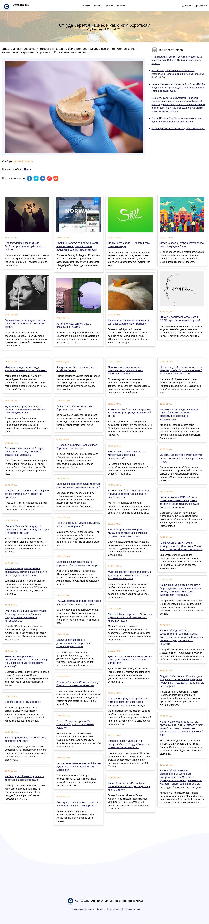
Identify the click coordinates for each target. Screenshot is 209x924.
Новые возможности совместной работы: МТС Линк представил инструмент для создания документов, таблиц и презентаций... (179, 87)
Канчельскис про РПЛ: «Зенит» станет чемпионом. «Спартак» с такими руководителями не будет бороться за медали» (179, 502)
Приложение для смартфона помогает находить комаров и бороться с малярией (125, 370)
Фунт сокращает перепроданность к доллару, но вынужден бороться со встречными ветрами (129, 575)
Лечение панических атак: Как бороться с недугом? (74, 408)
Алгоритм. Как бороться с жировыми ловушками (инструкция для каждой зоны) (129, 412)
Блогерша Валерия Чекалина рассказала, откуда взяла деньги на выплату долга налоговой (26, 571)
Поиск (188, 6)
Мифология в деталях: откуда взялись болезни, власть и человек (26, 369)
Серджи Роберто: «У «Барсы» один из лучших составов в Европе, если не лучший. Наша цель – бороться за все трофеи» (182, 681)
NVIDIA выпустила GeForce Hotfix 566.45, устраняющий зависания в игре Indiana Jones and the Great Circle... (178, 73)
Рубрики (109, 6)
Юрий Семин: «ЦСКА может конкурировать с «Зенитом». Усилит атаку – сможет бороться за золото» (181, 546)
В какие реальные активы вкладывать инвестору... (178, 128)
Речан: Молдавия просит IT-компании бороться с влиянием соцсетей (75, 724)
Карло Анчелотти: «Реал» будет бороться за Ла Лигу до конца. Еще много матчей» (129, 786)
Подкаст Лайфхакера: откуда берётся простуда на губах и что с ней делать (25, 246)
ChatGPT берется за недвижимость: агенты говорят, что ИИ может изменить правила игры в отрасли (77, 246)
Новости (86, 6)
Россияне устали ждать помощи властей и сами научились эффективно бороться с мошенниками (179, 414)
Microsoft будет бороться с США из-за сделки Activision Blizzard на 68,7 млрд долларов (130, 617)
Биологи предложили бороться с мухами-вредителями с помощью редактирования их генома (128, 533)
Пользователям (113, 909)
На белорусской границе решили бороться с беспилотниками (24, 778)
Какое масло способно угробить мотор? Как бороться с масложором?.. (127, 455)
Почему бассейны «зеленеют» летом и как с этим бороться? (78, 524)
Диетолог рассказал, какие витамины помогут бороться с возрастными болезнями (130, 659)
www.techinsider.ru (23, 161)
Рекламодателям (132, 909)
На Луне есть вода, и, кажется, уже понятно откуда (129, 245)
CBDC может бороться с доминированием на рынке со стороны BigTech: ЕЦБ (74, 643)
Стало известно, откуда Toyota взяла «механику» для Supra (182, 245)
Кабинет (202, 6)
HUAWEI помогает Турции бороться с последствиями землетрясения (78, 602)
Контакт (121, 6)
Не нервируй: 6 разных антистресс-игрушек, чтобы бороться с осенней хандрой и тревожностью (181, 370)
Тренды (98, 6)
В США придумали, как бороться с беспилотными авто (25, 739)
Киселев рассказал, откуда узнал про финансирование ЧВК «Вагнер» (130, 322)
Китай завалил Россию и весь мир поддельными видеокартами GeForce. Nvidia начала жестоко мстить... (177, 60)
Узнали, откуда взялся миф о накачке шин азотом (73, 325)
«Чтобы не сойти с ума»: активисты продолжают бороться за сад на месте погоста (129, 494)
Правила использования (82, 909)
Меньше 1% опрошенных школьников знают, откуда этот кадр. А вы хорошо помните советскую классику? (26, 661)
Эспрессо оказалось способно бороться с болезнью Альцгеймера (77, 563)
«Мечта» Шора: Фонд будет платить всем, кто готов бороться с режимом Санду (181, 458)
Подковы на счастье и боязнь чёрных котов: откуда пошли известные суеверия (27, 494)
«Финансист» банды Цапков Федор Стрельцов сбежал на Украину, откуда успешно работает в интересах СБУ (26, 615)
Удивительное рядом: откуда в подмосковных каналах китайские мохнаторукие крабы (25, 409)
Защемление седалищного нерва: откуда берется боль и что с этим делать (25, 323)
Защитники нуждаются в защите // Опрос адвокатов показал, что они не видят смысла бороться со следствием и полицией (180, 590)
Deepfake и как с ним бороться (23, 701)
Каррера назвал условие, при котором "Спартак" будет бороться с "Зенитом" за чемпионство (129, 744)
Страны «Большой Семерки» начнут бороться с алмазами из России (78, 684)
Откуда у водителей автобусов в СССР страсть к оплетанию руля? (180, 319)
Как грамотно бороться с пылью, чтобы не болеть (75, 369)
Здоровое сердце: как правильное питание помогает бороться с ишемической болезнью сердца (128, 702)
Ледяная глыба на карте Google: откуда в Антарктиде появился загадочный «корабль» (24, 451)
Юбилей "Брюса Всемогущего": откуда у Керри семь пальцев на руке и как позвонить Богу (27, 529)
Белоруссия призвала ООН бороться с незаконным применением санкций (78, 485)
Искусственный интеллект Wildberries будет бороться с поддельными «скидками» (78, 766)
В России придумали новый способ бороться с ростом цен (77, 447)
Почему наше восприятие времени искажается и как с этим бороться (77, 804)
